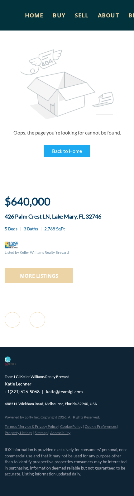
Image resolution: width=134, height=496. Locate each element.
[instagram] (45, 483)
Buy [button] (59, 15)
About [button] (108, 15)
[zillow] (33, 483)
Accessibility (60, 432)
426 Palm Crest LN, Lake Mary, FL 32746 (53, 216)
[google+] (70, 483)
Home (34, 15)
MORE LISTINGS (39, 275)
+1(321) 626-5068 (22, 391)
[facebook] (8, 483)
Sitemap (41, 432)
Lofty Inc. (32, 417)
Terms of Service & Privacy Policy (31, 426)
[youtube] (58, 483)
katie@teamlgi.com (64, 391)
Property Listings (18, 432)
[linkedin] (20, 483)
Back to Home (67, 151)
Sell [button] (82, 15)
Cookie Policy (71, 426)
